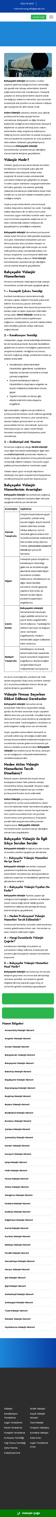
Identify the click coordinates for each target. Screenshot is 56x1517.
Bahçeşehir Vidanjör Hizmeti (19, 1063)
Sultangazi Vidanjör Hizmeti (19, 1302)
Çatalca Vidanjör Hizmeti (17, 1129)
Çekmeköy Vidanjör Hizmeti (19, 1137)
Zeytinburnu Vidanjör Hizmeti (20, 1327)
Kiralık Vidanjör (37, 1408)
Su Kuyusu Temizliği (14, 1437)
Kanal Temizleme (13, 1427)
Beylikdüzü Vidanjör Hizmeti (19, 1112)
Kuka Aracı (35, 1437)
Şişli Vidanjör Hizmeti (15, 1286)
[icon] (18, 1513)
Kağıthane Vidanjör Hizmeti (19, 1220)
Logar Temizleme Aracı (39, 1444)
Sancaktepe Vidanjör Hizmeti (20, 1261)
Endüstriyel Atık (12, 1453)
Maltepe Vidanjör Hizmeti (17, 1244)
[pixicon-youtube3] (6, 1506)
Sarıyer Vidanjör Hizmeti (17, 1269)
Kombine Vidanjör (39, 1432)
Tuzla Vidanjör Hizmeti (16, 1310)
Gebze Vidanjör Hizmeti (17, 1187)
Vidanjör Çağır (31, 1513)
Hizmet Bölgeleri (32, 35)
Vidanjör (8, 1408)
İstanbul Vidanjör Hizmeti (17, 1203)
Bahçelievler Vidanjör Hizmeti (20, 1055)
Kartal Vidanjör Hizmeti (16, 1228)
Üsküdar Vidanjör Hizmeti (17, 1319)
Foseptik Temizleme (14, 1432)
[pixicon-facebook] (9, 1506)
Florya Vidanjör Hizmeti (16, 1178)
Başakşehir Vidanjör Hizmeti (19, 1079)
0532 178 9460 (27, 3)
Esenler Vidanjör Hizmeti (17, 1145)
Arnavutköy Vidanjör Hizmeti (19, 1030)
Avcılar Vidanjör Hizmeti (17, 1046)
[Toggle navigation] (51, 17)
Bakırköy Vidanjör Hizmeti (18, 1071)
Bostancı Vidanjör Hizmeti (18, 1121)
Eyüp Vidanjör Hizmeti (16, 1162)
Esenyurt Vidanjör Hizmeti (18, 1154)
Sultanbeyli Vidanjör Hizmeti (19, 1294)
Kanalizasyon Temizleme (11, 1415)
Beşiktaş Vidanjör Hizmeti (18, 1096)
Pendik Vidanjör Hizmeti (17, 1253)
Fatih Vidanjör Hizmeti (16, 1170)
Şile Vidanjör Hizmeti (15, 1277)
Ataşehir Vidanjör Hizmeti (18, 1038)
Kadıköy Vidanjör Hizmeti (17, 1211)
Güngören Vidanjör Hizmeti (18, 1195)
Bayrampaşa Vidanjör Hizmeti (20, 1088)
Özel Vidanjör (37, 1422)
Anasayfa (14, 35)
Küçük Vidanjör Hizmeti (37, 1415)
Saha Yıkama (11, 1447)
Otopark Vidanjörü (39, 1427)
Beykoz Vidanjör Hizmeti (17, 1104)
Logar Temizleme (13, 1422)
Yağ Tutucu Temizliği (14, 1443)
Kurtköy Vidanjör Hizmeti (17, 1236)
